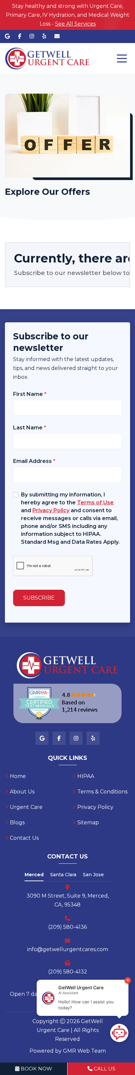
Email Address (34, 461)
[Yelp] (44, 36)
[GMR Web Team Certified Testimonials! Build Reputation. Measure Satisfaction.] (67, 703)
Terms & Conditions (102, 792)
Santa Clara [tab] (63, 875)
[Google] (7, 36)
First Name (30, 394)
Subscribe (39, 598)
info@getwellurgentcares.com (67, 949)
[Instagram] (31, 36)
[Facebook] (19, 36)
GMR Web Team (84, 1051)
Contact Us (24, 838)
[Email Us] (57, 36)
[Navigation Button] (122, 58)
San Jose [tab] (93, 875)
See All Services (75, 24)
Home (18, 776)
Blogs (17, 822)
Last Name (29, 427)
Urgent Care (26, 807)
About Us (22, 792)
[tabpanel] (67, 941)
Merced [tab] (34, 875)
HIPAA (85, 776)
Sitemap (88, 822)
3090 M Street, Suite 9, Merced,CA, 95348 (68, 900)
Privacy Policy (95, 807)
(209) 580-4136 (67, 927)
